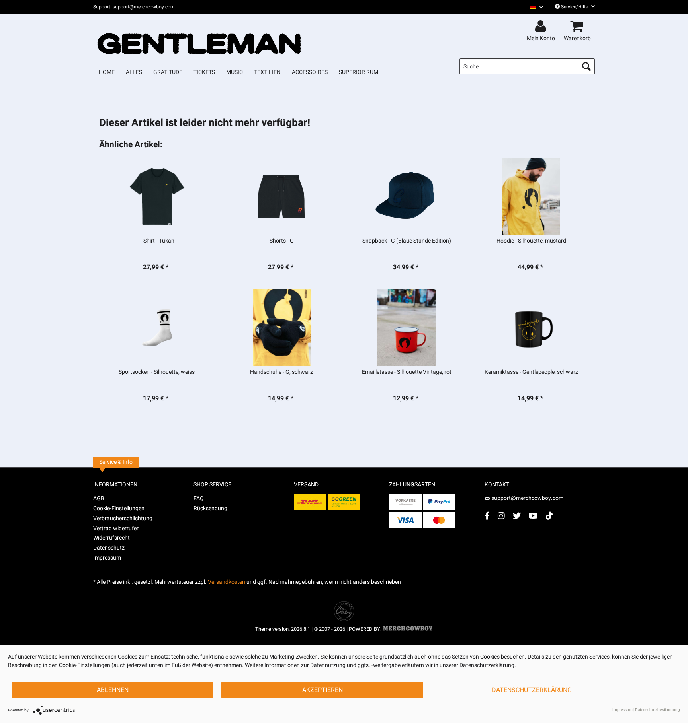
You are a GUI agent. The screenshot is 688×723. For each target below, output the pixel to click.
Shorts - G (282, 241)
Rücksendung (210, 508)
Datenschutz (109, 548)
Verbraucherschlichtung (122, 518)
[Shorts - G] (281, 196)
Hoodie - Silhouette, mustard (531, 241)
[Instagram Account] (501, 515)
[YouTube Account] (533, 515)
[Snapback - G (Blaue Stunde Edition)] (406, 196)
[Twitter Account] (517, 515)
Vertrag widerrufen (116, 528)
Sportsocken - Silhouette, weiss (157, 372)
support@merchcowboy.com (527, 498)
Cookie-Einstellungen (119, 508)
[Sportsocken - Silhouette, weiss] (156, 327)
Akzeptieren (322, 690)
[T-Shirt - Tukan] (156, 196)
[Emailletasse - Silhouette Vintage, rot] (406, 327)
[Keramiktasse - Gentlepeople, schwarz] (531, 327)
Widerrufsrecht (111, 538)
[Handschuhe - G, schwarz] (281, 327)
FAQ (199, 498)
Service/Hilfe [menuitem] (574, 6)
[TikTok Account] (549, 515)
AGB (98, 498)
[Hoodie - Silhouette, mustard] (531, 196)
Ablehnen (113, 690)
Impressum (107, 558)
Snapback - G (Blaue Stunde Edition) (406, 241)
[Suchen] (586, 66)
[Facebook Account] (487, 515)
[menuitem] (533, 7)
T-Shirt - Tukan (156, 241)
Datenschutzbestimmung (657, 710)
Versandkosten (226, 582)
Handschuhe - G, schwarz (281, 372)
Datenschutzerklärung (532, 690)
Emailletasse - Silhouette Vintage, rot (407, 372)
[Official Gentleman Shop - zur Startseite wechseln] (199, 36)
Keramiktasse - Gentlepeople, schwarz (531, 372)
